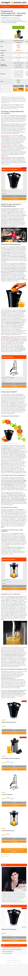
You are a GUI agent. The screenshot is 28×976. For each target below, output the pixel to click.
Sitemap (19, 962)
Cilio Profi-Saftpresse (7, 357)
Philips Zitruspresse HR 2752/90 (17, 115)
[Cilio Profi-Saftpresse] (14, 368)
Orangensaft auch (17, 455)
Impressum (15, 962)
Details (18, 86)
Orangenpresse (5, 6)
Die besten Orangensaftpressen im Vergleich (11, 947)
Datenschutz (9, 962)
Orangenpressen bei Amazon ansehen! (14, 850)
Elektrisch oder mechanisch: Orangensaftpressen (12, 949)
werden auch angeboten (13, 337)
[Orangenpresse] (14, 2)
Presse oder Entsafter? (7, 953)
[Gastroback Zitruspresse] (14, 570)
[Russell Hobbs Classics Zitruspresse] (18, 34)
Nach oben (25, 846)
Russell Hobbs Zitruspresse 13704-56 (11, 125)
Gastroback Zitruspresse (8, 559)
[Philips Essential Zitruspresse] (14, 180)
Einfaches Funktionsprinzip (7, 951)
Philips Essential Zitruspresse (9, 169)
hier (15, 901)
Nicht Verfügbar (18, 90)
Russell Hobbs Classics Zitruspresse (18, 41)
